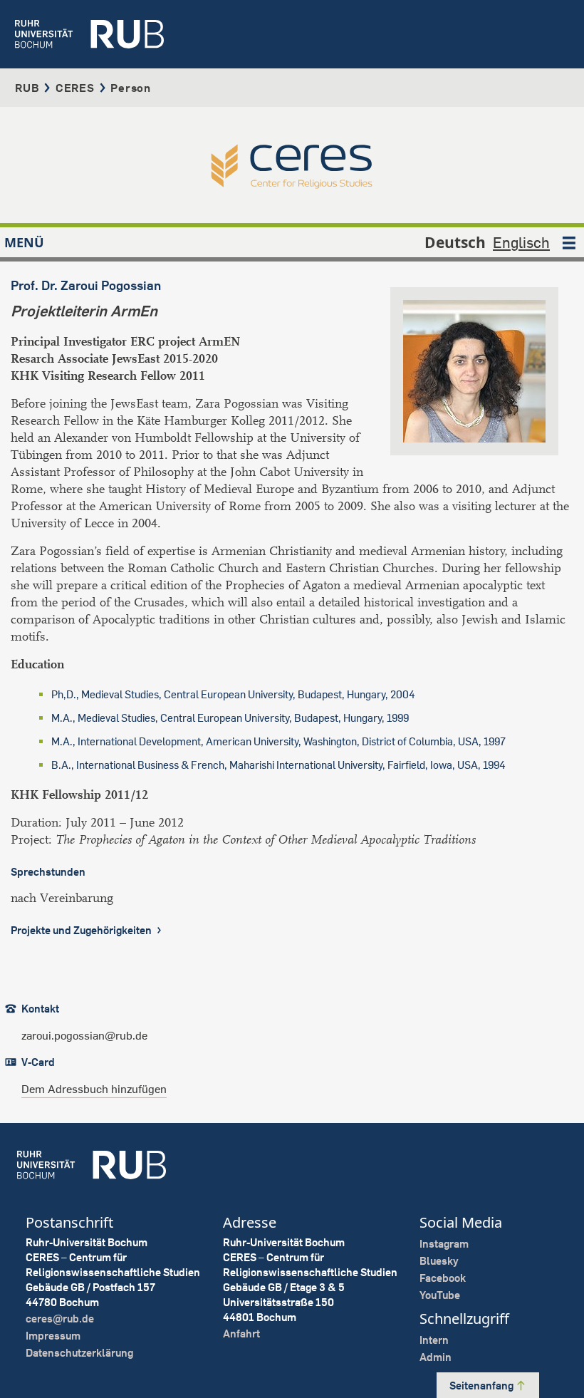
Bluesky (439, 1261)
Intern (434, 1340)
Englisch (521, 242)
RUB (27, 88)
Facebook (442, 1278)
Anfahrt (241, 1333)
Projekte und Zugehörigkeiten (82, 930)
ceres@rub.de (60, 1318)
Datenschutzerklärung (79, 1353)
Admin (435, 1357)
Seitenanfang (482, 1385)
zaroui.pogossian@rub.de (84, 1035)
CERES (75, 88)
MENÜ (24, 242)
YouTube (439, 1295)
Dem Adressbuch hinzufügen (94, 1089)
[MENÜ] (569, 242)
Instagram (444, 1244)
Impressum (53, 1335)
